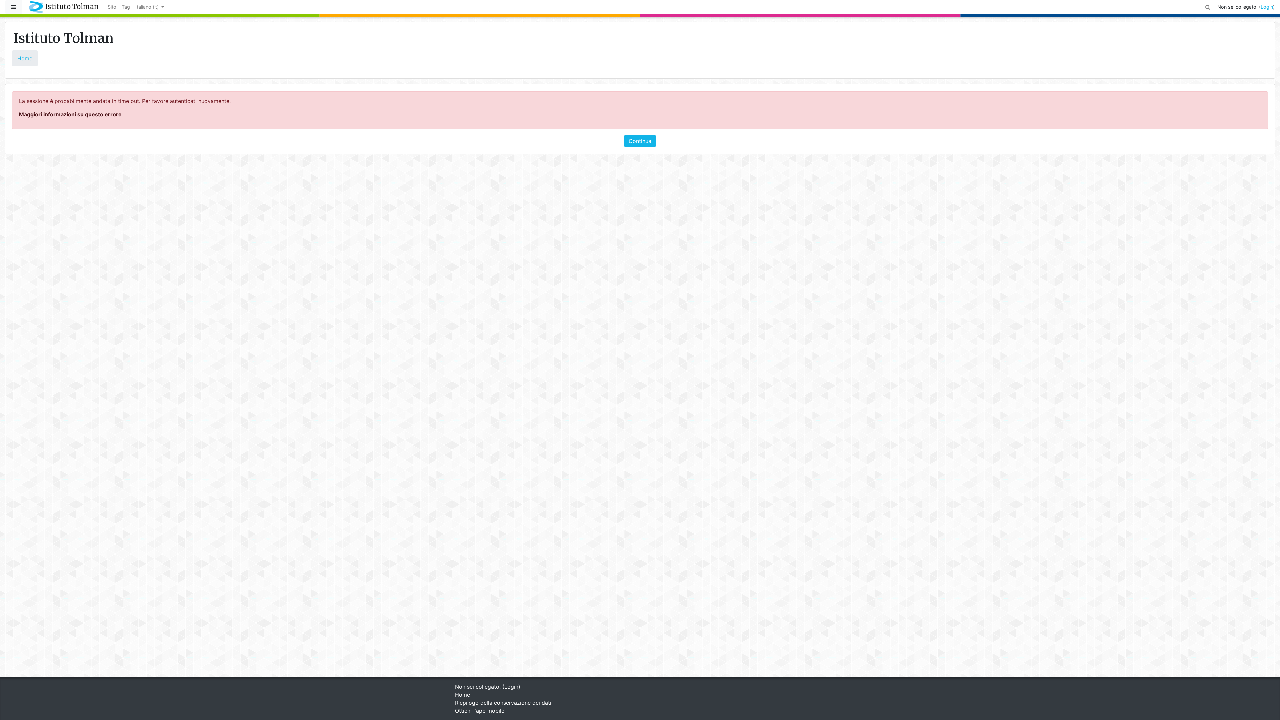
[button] (1208, 7)
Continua (640, 141)
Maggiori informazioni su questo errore (70, 114)
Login (1267, 7)
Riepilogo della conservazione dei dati (503, 702)
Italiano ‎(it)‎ (147, 7)
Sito (112, 7)
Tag (126, 7)
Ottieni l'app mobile (479, 710)
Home (24, 58)
